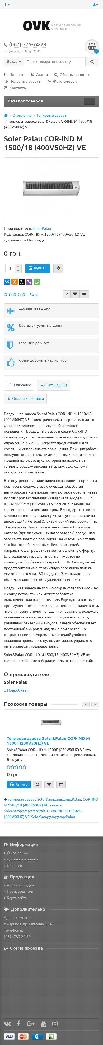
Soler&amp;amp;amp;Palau (53, 817)
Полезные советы (25, 81)
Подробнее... (18, 690)
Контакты (18, 88)
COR (86, 799)
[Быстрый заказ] (58, 268)
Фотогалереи (65, 81)
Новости (17, 75)
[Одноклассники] (14, 282)
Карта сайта (17, 898)
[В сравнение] (84, 294)
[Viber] (29, 282)
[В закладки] (75, 294)
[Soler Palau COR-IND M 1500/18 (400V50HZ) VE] (51, 188)
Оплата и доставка (28, 398)
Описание (22, 385)
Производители (20, 891)
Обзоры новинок (75, 75)
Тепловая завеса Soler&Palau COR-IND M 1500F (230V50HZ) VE (48, 741)
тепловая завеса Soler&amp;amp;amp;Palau (44, 799)
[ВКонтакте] (7, 282)
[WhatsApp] (37, 282)
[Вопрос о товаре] (67, 294)
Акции (42, 75)
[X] (22, 282)
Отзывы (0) (57, 385)
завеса (56, 805)
